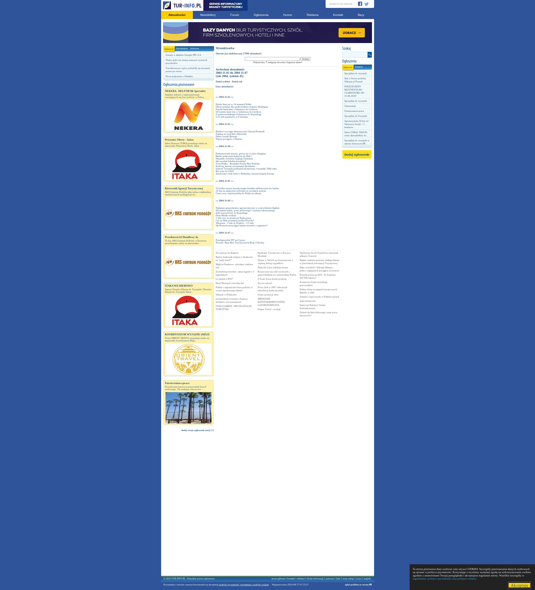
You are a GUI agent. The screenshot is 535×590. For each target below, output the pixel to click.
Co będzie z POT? (224, 279)
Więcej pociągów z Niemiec (229, 139)
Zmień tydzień (223, 81)
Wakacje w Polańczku (226, 294)
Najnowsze (168, 49)
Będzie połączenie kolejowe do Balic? (234, 156)
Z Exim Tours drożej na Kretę (272, 279)
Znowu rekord (265, 283)
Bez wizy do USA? (225, 171)
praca (359, 578)
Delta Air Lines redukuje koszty (273, 267)
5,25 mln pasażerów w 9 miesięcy (232, 117)
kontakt (291, 578)
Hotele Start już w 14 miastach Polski (233, 104)
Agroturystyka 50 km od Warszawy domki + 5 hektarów (356, 124)
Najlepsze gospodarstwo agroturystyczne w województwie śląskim (247, 208)
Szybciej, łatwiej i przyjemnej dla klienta (235, 166)
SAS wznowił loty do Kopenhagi (231, 213)
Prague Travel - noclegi (269, 309)
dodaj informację (315, 578)
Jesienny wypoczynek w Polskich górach (319, 296)
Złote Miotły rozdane (226, 215)
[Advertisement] (188, 505)
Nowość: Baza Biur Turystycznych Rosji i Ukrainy (240, 242)
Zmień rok (237, 81)
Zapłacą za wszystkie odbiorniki (231, 134)
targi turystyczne (308, 301)
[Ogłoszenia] (357, 61)
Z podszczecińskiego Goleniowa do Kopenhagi (238, 114)
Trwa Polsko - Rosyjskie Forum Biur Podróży (238, 163)
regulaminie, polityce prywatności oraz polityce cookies (444, 578)
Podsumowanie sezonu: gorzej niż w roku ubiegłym (241, 153)
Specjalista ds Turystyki (355, 116)
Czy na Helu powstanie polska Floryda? (235, 220)
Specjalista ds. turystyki (355, 73)
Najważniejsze (182, 48)
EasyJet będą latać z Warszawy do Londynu (237, 109)
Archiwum (194, 48)
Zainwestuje (350, 106)
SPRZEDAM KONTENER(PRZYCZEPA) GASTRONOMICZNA (271, 302)
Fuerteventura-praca (354, 111)
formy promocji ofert (268, 294)
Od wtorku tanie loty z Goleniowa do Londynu (238, 112)
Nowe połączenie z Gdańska (179, 76)
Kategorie (359, 67)
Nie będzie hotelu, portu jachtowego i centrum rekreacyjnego (245, 210)
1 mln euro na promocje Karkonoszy (233, 218)
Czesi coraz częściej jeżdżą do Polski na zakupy (238, 193)
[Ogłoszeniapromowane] (188, 85)
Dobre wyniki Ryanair (226, 136)
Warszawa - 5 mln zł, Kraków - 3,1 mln (235, 223)
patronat (330, 578)
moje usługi (348, 578)
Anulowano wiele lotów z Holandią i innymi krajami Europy (245, 173)
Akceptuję (519, 585)
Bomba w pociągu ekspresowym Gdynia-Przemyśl (240, 131)
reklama (301, 578)
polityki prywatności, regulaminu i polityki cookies (244, 584)
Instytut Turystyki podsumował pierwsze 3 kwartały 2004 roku (246, 168)
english (367, 578)
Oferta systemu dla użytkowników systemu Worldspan (242, 107)
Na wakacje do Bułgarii (227, 253)
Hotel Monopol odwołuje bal (230, 283)
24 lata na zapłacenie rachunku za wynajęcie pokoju (241, 190)
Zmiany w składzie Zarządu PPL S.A (183, 55)
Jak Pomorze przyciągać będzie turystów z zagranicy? (242, 225)
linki (338, 578)
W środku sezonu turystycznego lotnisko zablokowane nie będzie (247, 188)
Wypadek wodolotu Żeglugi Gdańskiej (234, 158)
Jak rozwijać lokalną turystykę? (231, 161)
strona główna (278, 578)
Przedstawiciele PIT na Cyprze (230, 240)
